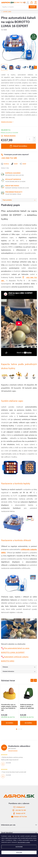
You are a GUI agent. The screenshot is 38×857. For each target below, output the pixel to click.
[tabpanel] (9, 705)
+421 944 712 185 (19, 2)
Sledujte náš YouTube (20, 816)
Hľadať (32, 7)
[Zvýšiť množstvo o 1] (34, 138)
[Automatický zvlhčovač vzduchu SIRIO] (2, 657)
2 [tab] (18, 729)
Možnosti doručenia (10, 136)
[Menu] (35, 2)
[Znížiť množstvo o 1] (34, 140)
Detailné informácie (6, 122)
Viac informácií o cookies (24, 842)
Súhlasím (19, 852)
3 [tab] (19, 729)
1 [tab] (16, 729)
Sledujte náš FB (20, 813)
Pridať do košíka (20, 146)
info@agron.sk (20, 807)
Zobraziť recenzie (12, 751)
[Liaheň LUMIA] (2, 648)
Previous (32, 680)
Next (35, 680)
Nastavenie (19, 847)
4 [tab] (21, 729)
